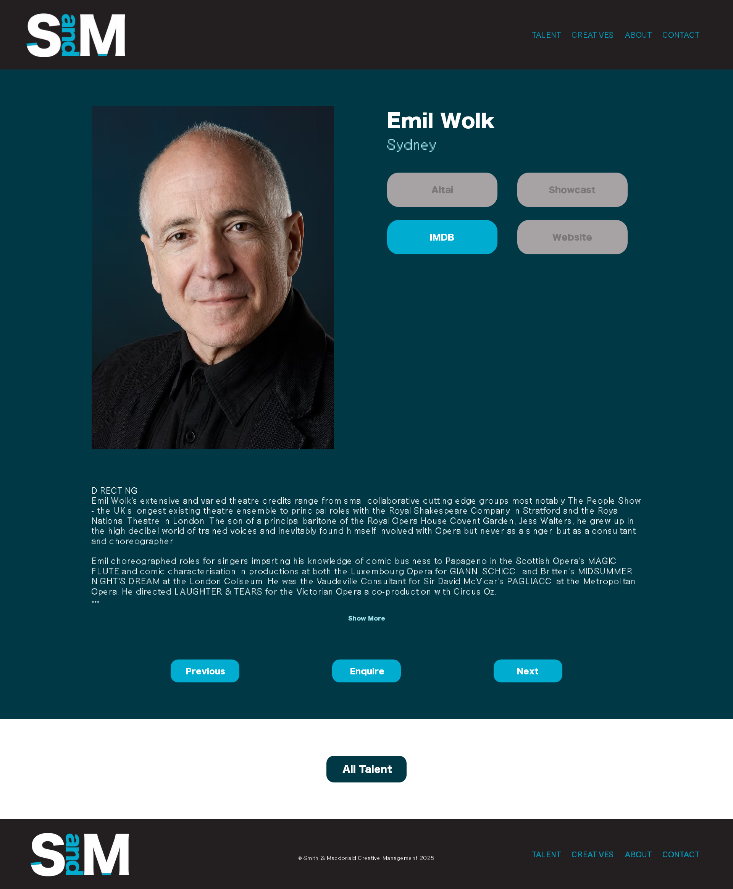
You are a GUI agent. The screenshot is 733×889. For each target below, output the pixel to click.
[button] (442, 190)
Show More (366, 618)
